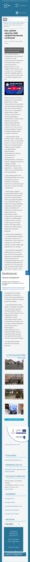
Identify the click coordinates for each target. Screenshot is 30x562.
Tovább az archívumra (14, 419)
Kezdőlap (6, 23)
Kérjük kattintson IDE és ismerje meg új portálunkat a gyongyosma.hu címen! (13, 288)
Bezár (27, 272)
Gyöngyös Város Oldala (12, 514)
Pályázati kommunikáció (12, 510)
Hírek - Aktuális (12, 23)
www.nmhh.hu (9, 489)
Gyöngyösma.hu (9, 498)
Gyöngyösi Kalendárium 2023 (13, 506)
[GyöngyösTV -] (6, 5)
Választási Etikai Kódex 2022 (13, 460)
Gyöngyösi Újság (10, 502)
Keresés (24, 19)
